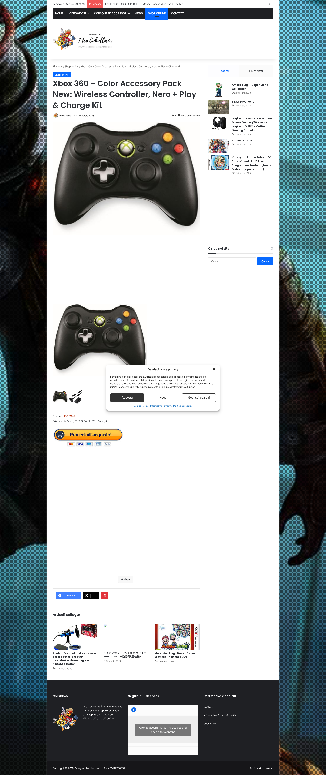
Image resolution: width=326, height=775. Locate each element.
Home (59, 66)
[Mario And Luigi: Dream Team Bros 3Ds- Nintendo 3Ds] (177, 637)
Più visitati (256, 71)
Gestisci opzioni (199, 397)
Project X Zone (242, 140)
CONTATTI (178, 13)
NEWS (139, 13)
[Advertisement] (200, 39)
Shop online (72, 66)
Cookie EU (210, 723)
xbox (126, 579)
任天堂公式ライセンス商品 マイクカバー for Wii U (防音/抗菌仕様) (125, 654)
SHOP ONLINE (157, 13)
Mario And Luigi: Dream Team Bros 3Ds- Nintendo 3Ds (175, 655)
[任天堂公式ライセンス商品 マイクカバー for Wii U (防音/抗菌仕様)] (126, 636)
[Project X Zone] (218, 146)
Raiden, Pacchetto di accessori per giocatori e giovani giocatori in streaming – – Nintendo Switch (74, 658)
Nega (163, 397)
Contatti (208, 706)
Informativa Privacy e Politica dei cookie (171, 405)
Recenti (224, 71)
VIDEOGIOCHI (78, 13)
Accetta (127, 397)
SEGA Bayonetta (243, 102)
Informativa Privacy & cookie (220, 715)
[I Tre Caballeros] (83, 39)
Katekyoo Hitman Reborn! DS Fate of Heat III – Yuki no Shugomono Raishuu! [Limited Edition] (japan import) (252, 163)
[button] (214, 369)
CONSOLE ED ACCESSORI (110, 13)
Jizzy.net (95, 768)
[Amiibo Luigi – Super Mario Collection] (218, 90)
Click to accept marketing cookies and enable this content (163, 730)
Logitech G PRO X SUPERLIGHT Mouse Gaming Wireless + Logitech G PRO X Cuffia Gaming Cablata (163, 3)
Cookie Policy (141, 405)
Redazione (65, 115)
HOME (59, 13)
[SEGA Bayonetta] (218, 107)
